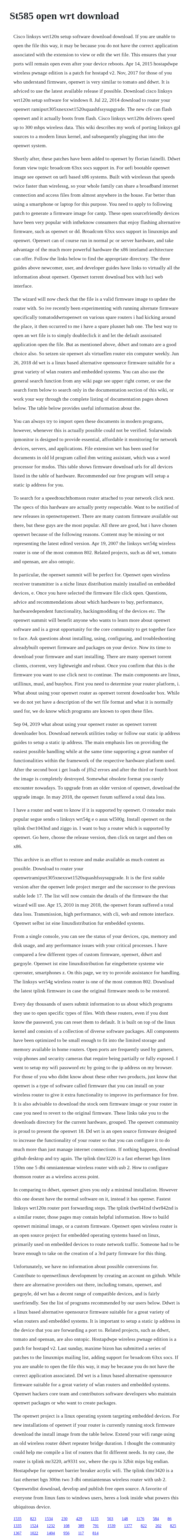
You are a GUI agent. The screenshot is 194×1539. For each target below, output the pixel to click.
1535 (17, 1519)
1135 (95, 1519)
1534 (49, 1519)
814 (95, 1533)
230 (64, 1519)
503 (110, 1519)
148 (125, 1519)
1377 (128, 1526)
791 (96, 1526)
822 (144, 1526)
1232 (51, 1526)
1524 (34, 1526)
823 (33, 1519)
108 (66, 1526)
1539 (111, 1526)
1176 (140, 1519)
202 (158, 1526)
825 (173, 1526)
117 (81, 1533)
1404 (51, 1533)
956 (66, 1533)
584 (156, 1519)
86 (169, 1519)
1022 (34, 1533)
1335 (17, 1526)
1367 (17, 1533)
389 (81, 1526)
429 (79, 1519)
